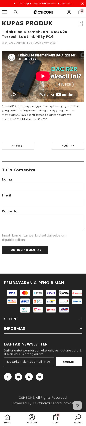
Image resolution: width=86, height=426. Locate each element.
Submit (69, 362)
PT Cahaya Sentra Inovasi (53, 403)
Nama (7, 179)
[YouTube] (39, 377)
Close (82, 3)
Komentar (10, 211)
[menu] (4, 12)
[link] (55, 419)
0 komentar (48, 42)
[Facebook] (8, 377)
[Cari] (15, 12)
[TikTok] (29, 377)
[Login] (69, 12)
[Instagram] (18, 377)
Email (6, 195)
